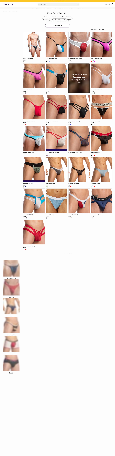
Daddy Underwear (11, 335)
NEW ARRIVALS (35, 8)
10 (71, 253)
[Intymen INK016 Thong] (56, 200)
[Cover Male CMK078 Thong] (34, 200)
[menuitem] (36, 8)
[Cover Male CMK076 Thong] (79, 200)
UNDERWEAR (54, 8)
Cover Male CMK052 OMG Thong (52, 152)
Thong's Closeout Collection (59, 18)
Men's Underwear (57, 19)
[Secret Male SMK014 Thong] (34, 232)
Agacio (11, 316)
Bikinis (49, 20)
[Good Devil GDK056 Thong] (34, 107)
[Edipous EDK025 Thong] (56, 169)
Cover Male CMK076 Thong (74, 214)
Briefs (53, 20)
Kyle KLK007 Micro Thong (96, 58)
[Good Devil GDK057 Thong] (101, 75)
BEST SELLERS (45, 8)
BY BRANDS (62, 8)
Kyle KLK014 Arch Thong (28, 89)
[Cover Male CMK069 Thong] (56, 44)
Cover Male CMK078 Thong (29, 214)
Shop (7, 11)
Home (4, 11)
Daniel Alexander (11, 278)
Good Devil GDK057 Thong (96, 89)
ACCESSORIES (71, 8)
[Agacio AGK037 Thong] (101, 169)
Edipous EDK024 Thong (28, 183)
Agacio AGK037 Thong (95, 183)
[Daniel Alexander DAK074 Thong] (56, 75)
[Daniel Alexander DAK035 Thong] (79, 44)
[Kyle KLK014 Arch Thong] (34, 75)
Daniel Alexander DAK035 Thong (75, 58)
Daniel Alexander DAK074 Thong (52, 89)
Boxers (56, 20)
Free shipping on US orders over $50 (58, 1)
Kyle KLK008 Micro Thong (28, 152)
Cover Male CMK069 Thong (51, 58)
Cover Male (11, 297)
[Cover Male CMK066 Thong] (56, 107)
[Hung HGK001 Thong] (101, 138)
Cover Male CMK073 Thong (96, 214)
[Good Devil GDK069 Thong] (79, 169)
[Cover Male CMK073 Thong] (101, 200)
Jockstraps (61, 20)
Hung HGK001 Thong (95, 152)
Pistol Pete (11, 353)
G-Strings (69, 20)
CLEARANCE (80, 8)
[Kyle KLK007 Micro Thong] (101, 44)
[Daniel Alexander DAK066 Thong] (79, 138)
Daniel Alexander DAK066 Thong (75, 152)
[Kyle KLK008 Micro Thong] (34, 138)
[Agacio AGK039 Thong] (34, 44)
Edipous (11, 372)
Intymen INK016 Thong (50, 214)
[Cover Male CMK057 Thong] (79, 107)
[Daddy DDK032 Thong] (101, 107)
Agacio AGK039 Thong (28, 58)
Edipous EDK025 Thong (50, 183)
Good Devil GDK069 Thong (73, 183)
